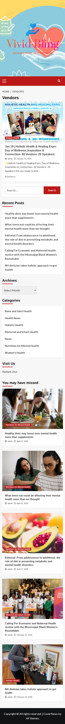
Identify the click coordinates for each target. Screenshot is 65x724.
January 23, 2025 (24, 159)
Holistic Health (12, 138)
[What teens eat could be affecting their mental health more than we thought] (32, 471)
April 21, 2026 (22, 569)
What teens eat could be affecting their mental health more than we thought (29, 226)
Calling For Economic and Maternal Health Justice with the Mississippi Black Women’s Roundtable (31, 254)
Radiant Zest (9, 371)
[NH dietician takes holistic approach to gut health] (32, 664)
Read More (10, 176)
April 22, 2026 (22, 503)
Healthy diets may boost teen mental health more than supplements (31, 215)
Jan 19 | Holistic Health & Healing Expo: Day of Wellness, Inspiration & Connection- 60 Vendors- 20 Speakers (31, 150)
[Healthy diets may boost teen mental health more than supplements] (32, 409)
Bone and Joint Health (18, 311)
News (8, 338)
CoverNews (51, 713)
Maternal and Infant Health (21, 331)
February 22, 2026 (24, 635)
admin (10, 159)
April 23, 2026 (22, 441)
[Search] (59, 81)
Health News (12, 318)
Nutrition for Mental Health (22, 345)
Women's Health (15, 352)
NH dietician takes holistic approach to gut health (31, 267)
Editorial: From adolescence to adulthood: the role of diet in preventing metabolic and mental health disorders (31, 239)
